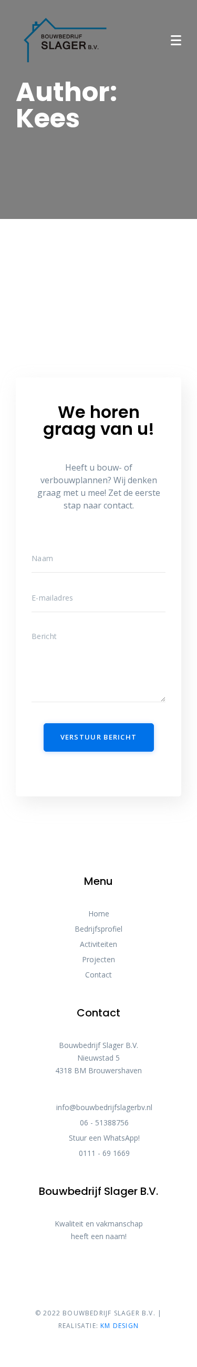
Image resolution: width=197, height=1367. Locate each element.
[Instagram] (108, 1276)
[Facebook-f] (89, 1276)
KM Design (119, 1325)
